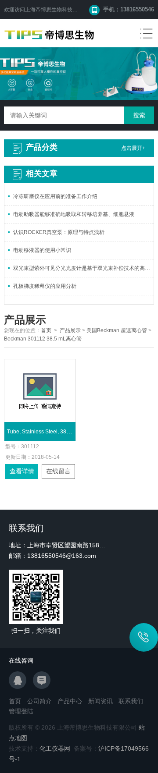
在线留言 (58, 471)
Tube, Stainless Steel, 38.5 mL (43, 432)
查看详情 (22, 471)
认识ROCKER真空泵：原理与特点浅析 (58, 232)
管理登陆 (21, 711)
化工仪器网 (55, 748)
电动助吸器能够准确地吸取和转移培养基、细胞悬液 (73, 214)
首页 (46, 330)
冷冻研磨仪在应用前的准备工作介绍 (55, 196)
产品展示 (70, 330)
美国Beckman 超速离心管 (116, 330)
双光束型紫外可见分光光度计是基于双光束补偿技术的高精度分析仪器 (83, 268)
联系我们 (130, 701)
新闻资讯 (100, 701)
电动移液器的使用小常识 (42, 250)
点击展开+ (133, 148)
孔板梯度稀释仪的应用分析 (44, 286)
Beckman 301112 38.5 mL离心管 (43, 339)
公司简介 (39, 701)
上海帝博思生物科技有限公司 (59, 10)
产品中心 (69, 701)
